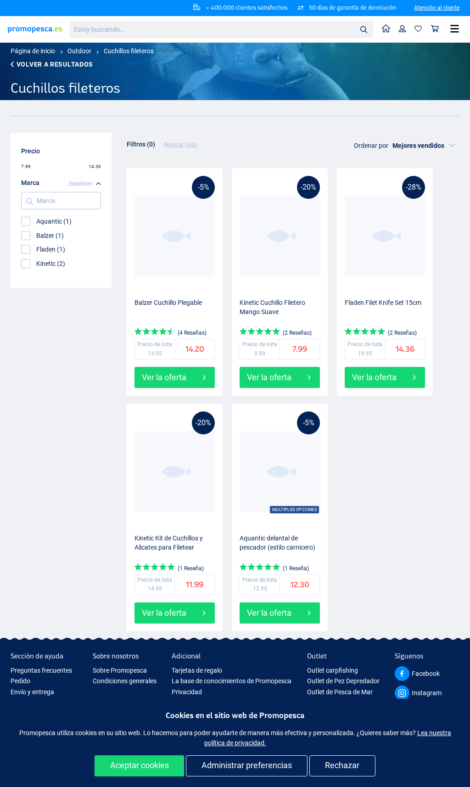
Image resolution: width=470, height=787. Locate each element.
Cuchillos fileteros (129, 51)
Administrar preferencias (246, 765)
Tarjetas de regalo (197, 670)
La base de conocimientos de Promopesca (231, 681)
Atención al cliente (436, 8)
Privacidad (187, 692)
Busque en (366, 31)
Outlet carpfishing (332, 670)
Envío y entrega (32, 692)
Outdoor (79, 51)
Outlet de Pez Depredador (343, 681)
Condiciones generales (125, 681)
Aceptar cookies (139, 765)
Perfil (402, 29)
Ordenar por (371, 145)
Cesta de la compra (435, 29)
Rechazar (342, 765)
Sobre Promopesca (120, 670)
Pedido (20, 681)
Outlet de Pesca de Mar (340, 692)
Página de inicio (33, 51)
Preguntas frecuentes (41, 670)
